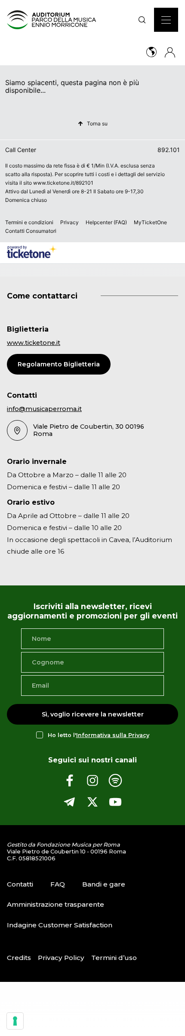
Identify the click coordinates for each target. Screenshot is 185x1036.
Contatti (20, 884)
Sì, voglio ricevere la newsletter (93, 714)
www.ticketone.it (33, 343)
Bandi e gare (103, 884)
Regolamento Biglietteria (59, 364)
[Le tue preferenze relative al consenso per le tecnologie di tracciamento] (15, 1021)
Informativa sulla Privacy (112, 735)
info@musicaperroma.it (44, 409)
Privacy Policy (61, 958)
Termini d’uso (114, 958)
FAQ (57, 884)
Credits (19, 958)
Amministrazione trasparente (55, 904)
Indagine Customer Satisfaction (59, 925)
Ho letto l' (98, 735)
